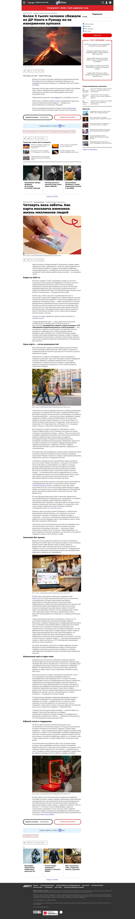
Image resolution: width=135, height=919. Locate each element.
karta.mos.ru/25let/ (47, 814)
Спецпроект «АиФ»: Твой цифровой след (67, 8)
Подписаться (97, 35)
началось (57, 101)
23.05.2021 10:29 (27, 13)
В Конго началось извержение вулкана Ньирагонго (69, 145)
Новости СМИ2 (52, 196)
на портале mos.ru (55, 508)
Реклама (35, 885)
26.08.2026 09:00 (27, 202)
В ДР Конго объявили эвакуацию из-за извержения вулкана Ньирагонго (40, 146)
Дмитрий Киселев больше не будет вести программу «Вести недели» (100, 130)
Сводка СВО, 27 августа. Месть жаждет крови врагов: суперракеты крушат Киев (97, 74)
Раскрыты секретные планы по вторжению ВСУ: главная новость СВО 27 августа (97, 52)
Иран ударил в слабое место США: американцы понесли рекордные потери (97, 67)
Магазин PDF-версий (97, 885)
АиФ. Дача (88, 26)
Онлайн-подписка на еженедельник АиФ (68, 885)
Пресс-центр (85, 885)
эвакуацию (72, 108)
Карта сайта (58, 887)
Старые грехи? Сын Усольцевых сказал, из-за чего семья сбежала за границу (100, 96)
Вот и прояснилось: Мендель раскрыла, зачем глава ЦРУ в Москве (100, 118)
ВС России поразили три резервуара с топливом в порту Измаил (97, 45)
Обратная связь (37, 887)
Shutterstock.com (28, 66)
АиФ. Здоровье (89, 28)
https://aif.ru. (38, 904)
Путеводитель (48, 887)
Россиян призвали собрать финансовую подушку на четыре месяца (99, 137)
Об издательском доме (47, 885)
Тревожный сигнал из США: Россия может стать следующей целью (100, 112)
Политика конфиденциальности (41, 907)
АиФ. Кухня (88, 31)
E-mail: (85, 16)
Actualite (35, 85)
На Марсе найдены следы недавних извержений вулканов (69, 151)
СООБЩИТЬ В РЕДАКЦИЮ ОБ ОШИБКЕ (74, 887)
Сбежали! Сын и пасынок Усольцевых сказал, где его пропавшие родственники (101, 102)
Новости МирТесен (90, 150)
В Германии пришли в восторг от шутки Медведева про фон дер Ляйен (100, 142)
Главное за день (89, 24)
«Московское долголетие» (42, 485)
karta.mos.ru (36, 598)
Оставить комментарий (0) (67, 117)
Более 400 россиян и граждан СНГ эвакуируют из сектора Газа (40, 151)
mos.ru (41, 318)
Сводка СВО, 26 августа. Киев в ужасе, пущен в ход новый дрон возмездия (97, 60)
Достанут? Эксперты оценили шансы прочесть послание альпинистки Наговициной (101, 90)
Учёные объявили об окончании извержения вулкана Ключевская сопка (40, 158)
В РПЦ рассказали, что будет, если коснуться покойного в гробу (100, 124)
